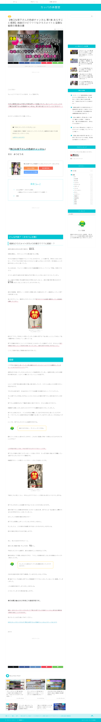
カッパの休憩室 (50, 7)
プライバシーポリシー (11, 720)
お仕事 (83, 178)
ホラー (83, 192)
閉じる (38, 184)
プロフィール (34, 2)
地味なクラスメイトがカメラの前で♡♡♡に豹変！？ (33, 192)
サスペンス (83, 184)
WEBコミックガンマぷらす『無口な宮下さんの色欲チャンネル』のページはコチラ (32, 622)
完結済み (83, 198)
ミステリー (83, 194)
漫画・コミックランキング (76, 158)
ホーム (15, 2)
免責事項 (20, 720)
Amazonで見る (30, 168)
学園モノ (83, 196)
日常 (83, 204)
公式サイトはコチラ (19, 137)
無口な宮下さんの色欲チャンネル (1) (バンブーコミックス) (41, 164)
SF (83, 176)
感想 (17, 196)
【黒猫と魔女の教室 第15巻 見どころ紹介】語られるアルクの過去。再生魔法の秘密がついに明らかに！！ (82, 137)
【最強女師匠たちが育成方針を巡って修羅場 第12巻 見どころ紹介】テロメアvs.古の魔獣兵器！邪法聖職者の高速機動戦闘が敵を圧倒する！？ (82, 110)
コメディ (83, 182)
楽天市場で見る (45, 168)
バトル (83, 188)
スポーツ (83, 186)
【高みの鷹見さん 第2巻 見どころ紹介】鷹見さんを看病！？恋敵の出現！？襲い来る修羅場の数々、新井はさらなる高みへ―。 (82, 120)
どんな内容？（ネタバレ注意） (25, 190)
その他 (82, 171)
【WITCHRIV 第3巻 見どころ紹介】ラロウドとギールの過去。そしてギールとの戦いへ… (82, 129)
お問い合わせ (53, 2)
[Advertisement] (36, 77)
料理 (83, 202)
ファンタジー (83, 190)
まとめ (83, 180)
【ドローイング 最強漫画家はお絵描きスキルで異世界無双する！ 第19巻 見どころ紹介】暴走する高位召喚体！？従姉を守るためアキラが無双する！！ (82, 99)
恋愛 (9, 16)
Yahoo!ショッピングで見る (31, 172)
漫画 (82, 175)
